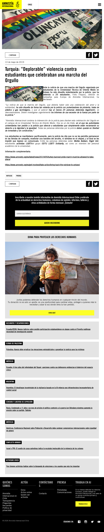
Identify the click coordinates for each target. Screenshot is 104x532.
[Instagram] (85, 521)
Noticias (9, 176)
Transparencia (9, 501)
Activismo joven (12, 460)
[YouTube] (98, 521)
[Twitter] (92, 521)
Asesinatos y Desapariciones (17, 323)
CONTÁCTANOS (46, 484)
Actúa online (26, 492)
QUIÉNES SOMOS (7, 484)
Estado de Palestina (14, 343)
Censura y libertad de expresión (19, 402)
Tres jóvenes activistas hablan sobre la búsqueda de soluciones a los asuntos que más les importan (43, 466)
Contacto (43, 493)
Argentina (10, 381)
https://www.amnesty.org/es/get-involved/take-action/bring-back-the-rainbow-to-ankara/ (42, 165)
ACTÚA (24, 482)
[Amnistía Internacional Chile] (11, 4)
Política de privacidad (7, 509)
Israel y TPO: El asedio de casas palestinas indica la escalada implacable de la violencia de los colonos (44, 448)
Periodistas (62, 490)
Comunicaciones (64, 492)
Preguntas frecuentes (7, 504)
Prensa (18, 176)
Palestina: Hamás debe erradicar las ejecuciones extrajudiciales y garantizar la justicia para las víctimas (45, 349)
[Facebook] (79, 521)
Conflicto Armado (13, 442)
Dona (23, 490)
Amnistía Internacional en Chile (10, 496)
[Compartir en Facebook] (89, 55)
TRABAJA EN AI (83, 504)
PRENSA (61, 482)
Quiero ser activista (25, 496)
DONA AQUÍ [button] (52, 313)
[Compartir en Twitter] (96, 55)
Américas (9, 361)
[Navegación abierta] (99, 4)
